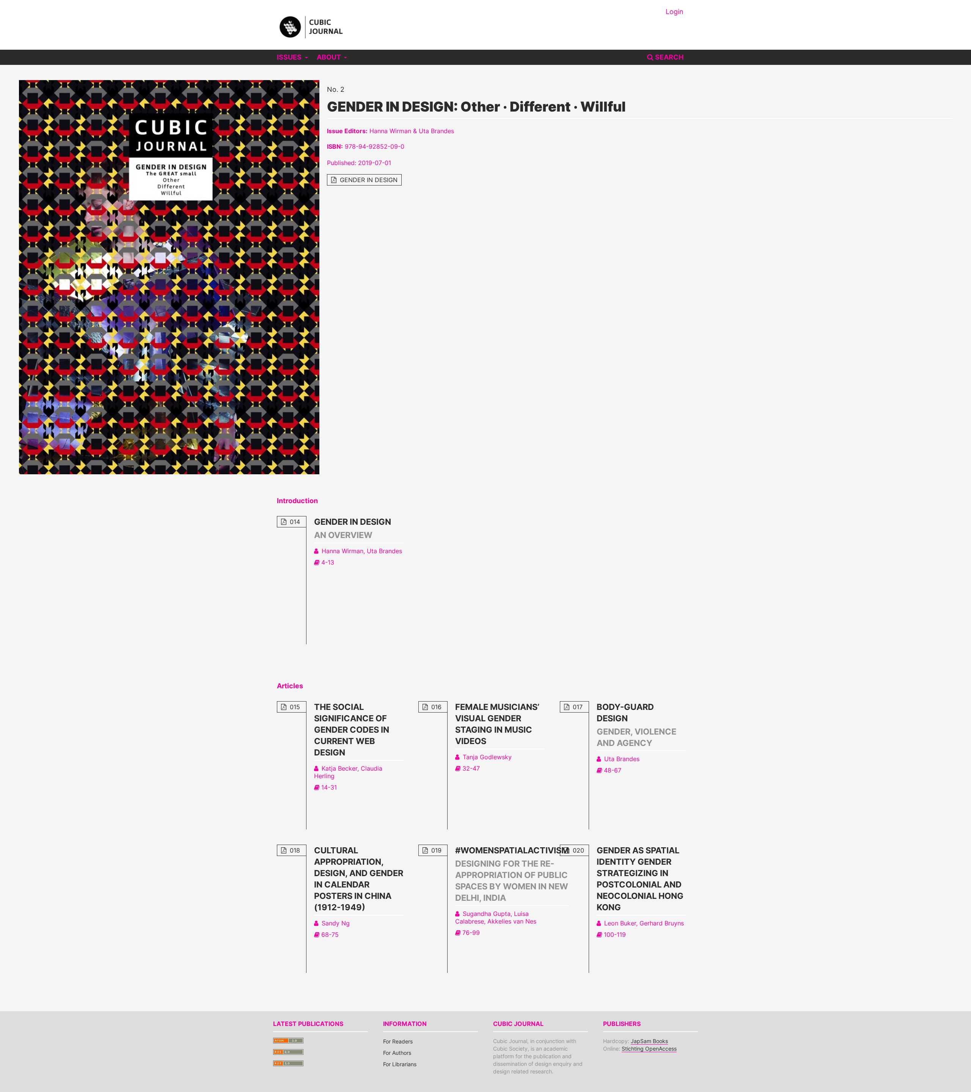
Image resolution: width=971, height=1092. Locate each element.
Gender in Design (352, 522)
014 (294, 522)
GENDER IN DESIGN (368, 180)
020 (577, 850)
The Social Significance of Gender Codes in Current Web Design (351, 729)
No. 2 (335, 89)
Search (668, 57)
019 (435, 850)
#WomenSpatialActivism (512, 850)
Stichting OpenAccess (649, 1048)
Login (674, 12)
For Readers (398, 1041)
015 (294, 707)
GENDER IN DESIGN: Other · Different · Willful (476, 106)
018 (294, 850)
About (330, 57)
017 (577, 707)
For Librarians (399, 1064)
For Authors (397, 1053)
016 (435, 707)
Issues (290, 57)
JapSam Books (649, 1041)
